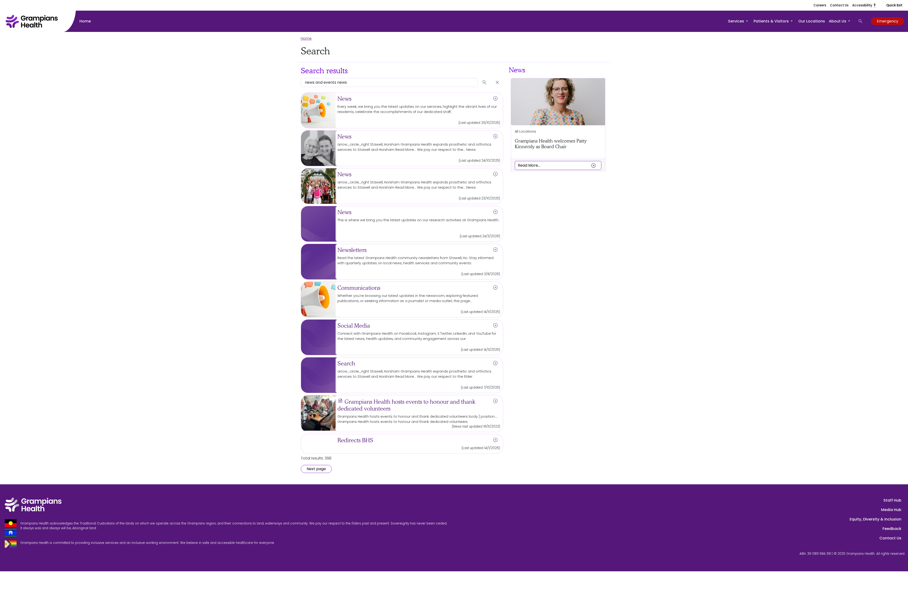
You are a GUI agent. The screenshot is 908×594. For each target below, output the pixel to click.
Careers (819, 5)
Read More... (557, 165)
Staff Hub (892, 500)
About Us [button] (838, 21)
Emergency (887, 21)
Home (85, 21)
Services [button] (736, 21)
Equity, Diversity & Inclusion (875, 519)
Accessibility (864, 5)
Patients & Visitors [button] (772, 21)
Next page (316, 469)
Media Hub (891, 509)
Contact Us (839, 5)
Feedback (891, 528)
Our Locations (811, 21)
